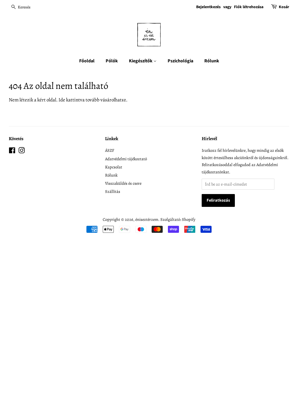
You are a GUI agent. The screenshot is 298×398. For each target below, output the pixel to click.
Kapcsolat (113, 167)
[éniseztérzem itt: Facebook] (12, 151)
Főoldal (87, 61)
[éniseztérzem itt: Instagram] (21, 151)
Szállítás (112, 191)
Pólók (112, 61)
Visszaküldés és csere (123, 183)
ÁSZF (109, 150)
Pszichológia (180, 61)
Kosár (284, 7)
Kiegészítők (141, 61)
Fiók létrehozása (248, 7)
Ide (61, 99)
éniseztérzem (146, 219)
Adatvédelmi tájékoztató (126, 159)
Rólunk (211, 61)
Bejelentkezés (208, 7)
